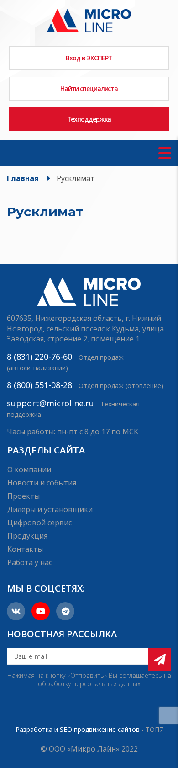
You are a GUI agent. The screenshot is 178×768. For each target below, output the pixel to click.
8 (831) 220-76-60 (39, 356)
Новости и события (41, 483)
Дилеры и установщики (50, 509)
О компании (29, 469)
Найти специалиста (89, 88)
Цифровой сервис (39, 522)
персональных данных (107, 683)
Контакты (25, 549)
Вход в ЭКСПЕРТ (89, 57)
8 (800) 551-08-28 (39, 384)
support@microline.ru (50, 403)
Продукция (27, 536)
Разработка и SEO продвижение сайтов (78, 729)
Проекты (23, 496)
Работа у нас (29, 562)
